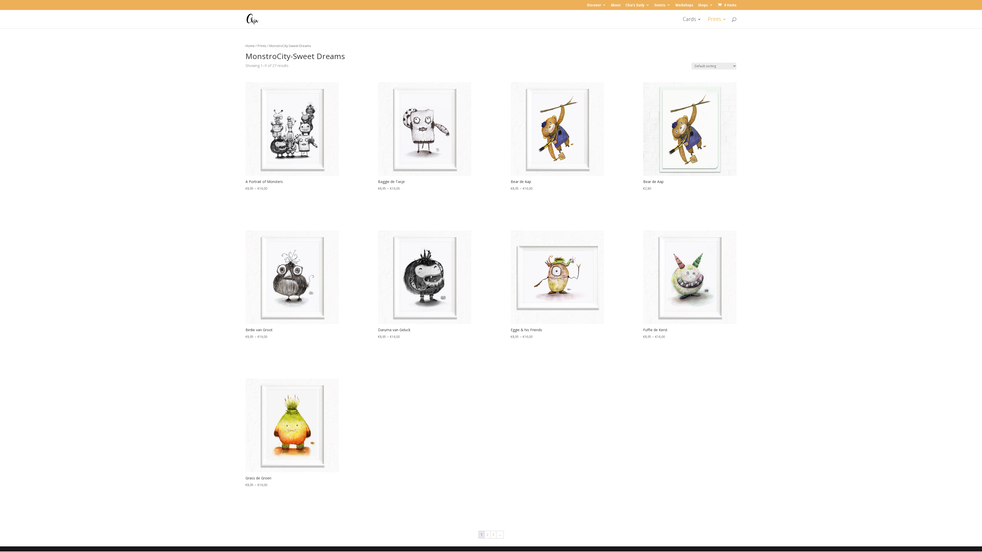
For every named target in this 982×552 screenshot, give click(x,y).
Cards (689, 19)
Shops (703, 5)
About (616, 5)
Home (250, 45)
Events (659, 5)
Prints (714, 19)
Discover (594, 5)
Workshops (684, 5)
